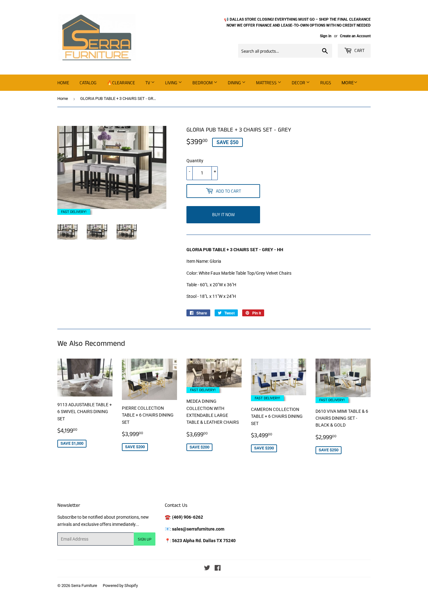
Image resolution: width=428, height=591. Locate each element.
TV (148, 82)
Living (171, 82)
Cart (358, 50)
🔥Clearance (121, 82)
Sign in (325, 36)
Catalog (88, 82)
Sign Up (144, 539)
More (348, 82)
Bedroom (203, 82)
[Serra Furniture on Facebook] (217, 568)
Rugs (325, 82)
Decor (299, 82)
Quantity (194, 160)
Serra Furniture (84, 585)
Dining (235, 82)
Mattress (267, 82)
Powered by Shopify (120, 585)
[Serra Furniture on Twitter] (207, 568)
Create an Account (355, 36)
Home (63, 82)
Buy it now (223, 214)
